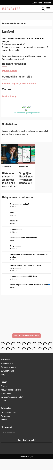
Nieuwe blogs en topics (11, 389)
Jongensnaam (16, 229)
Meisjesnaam (15, 246)
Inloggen (47, 2)
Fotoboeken (6, 393)
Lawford (24, 83)
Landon (5, 96)
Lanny (13, 96)
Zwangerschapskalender (12, 396)
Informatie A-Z (7, 363)
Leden (3, 400)
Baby (3, 374)
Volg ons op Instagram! (27, 335)
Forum (4, 386)
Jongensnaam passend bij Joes (23, 276)
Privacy (4, 419)
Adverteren (5, 416)
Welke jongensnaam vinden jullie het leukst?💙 (30, 284)
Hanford (6, 83)
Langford (15, 83)
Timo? (12, 212)
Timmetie (14, 220)
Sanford (32, 83)
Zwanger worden (8, 367)
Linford (13, 70)
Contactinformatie (8, 412)
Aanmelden (37, 2)
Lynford (5, 70)
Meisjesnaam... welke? (19, 204)
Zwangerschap (7, 370)
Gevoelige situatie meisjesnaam (23, 237)
